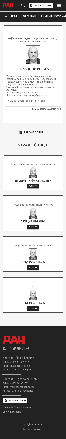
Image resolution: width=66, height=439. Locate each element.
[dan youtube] (19, 349)
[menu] (59, 5)
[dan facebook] (5, 349)
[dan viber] (23, 349)
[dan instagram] (9, 349)
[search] (23, 5)
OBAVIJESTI (29, 15)
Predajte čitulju (35, 132)
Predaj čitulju (17, 400)
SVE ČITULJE (11, 15)
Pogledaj (33, 186)
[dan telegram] (27, 349)
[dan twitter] (14, 349)
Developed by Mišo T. (33, 429)
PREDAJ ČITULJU (43, 5)
